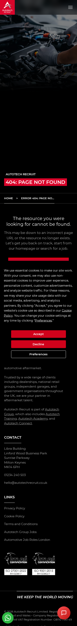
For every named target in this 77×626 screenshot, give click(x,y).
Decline (38, 344)
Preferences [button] (43, 320)
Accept (38, 334)
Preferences (38, 354)
